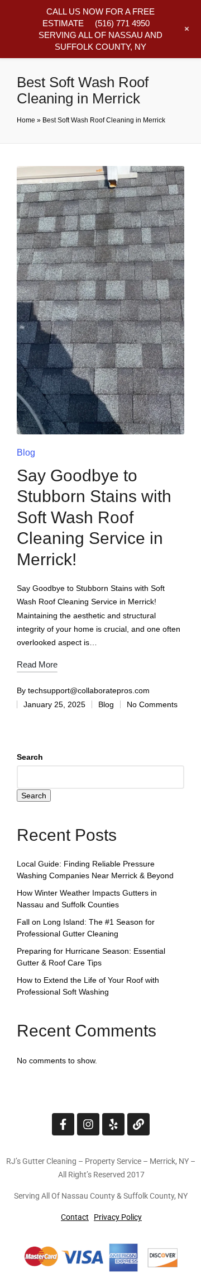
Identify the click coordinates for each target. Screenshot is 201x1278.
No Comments (152, 704)
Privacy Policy (118, 1217)
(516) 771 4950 (122, 23)
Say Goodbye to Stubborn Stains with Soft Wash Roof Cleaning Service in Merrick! (94, 517)
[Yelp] (113, 1124)
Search (30, 756)
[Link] (138, 1124)
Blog (26, 452)
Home (26, 120)
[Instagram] (88, 1124)
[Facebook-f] (63, 1124)
